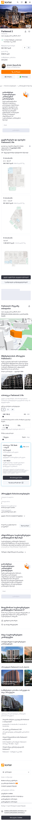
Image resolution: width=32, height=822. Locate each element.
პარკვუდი (4, 59)
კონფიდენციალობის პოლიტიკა (12, 796)
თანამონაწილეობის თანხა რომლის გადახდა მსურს (16, 420)
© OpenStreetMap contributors (25, 349)
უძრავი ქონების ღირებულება (10, 406)
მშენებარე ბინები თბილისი (10, 314)
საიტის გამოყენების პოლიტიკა (14, 812)
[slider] (3, 416)
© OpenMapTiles (14, 349)
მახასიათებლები (10, 86)
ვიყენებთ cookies (7, 793)
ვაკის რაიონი (23, 314)
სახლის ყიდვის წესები (9, 786)
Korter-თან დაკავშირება (9, 780)
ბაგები (3, 316)
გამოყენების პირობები (9, 799)
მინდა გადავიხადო (7, 433)
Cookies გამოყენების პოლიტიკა (14, 810)
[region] (16, 334)
